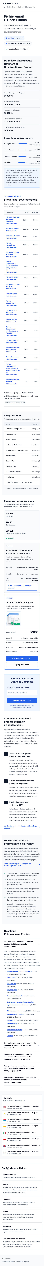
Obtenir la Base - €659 (22, 700)
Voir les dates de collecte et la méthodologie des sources (22, 827)
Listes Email (11, 7)
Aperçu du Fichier (22, 665)
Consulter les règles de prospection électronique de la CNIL (22, 865)
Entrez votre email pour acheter (18, 687)
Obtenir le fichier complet (22, 658)
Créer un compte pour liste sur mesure (22, 587)
